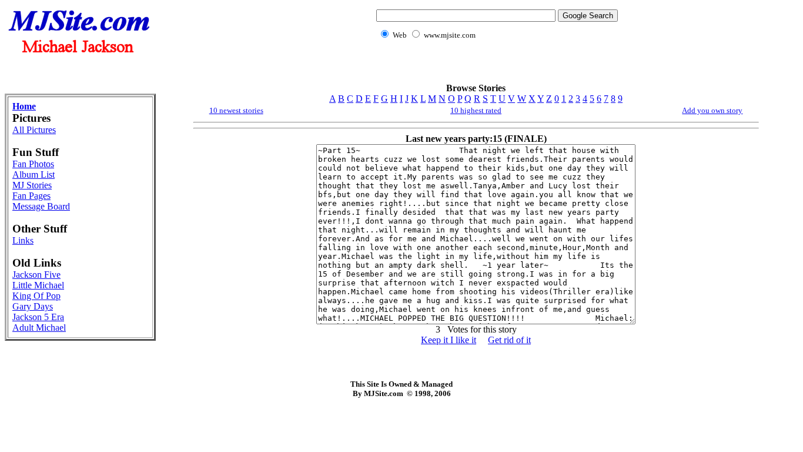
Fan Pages (31, 196)
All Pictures (34, 130)
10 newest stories (236, 110)
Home (24, 106)
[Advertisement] (495, 68)
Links (23, 240)
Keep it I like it (448, 340)
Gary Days (32, 306)
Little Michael (38, 285)
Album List (33, 175)
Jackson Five (36, 275)
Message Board (41, 206)
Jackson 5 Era (38, 317)
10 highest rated (475, 110)
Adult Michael (39, 328)
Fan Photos (33, 164)
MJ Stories (32, 185)
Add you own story (712, 110)
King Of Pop (36, 296)
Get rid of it (509, 340)
